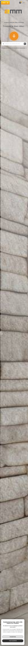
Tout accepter (13, 640)
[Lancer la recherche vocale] (14, 35)
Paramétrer (13, 636)
